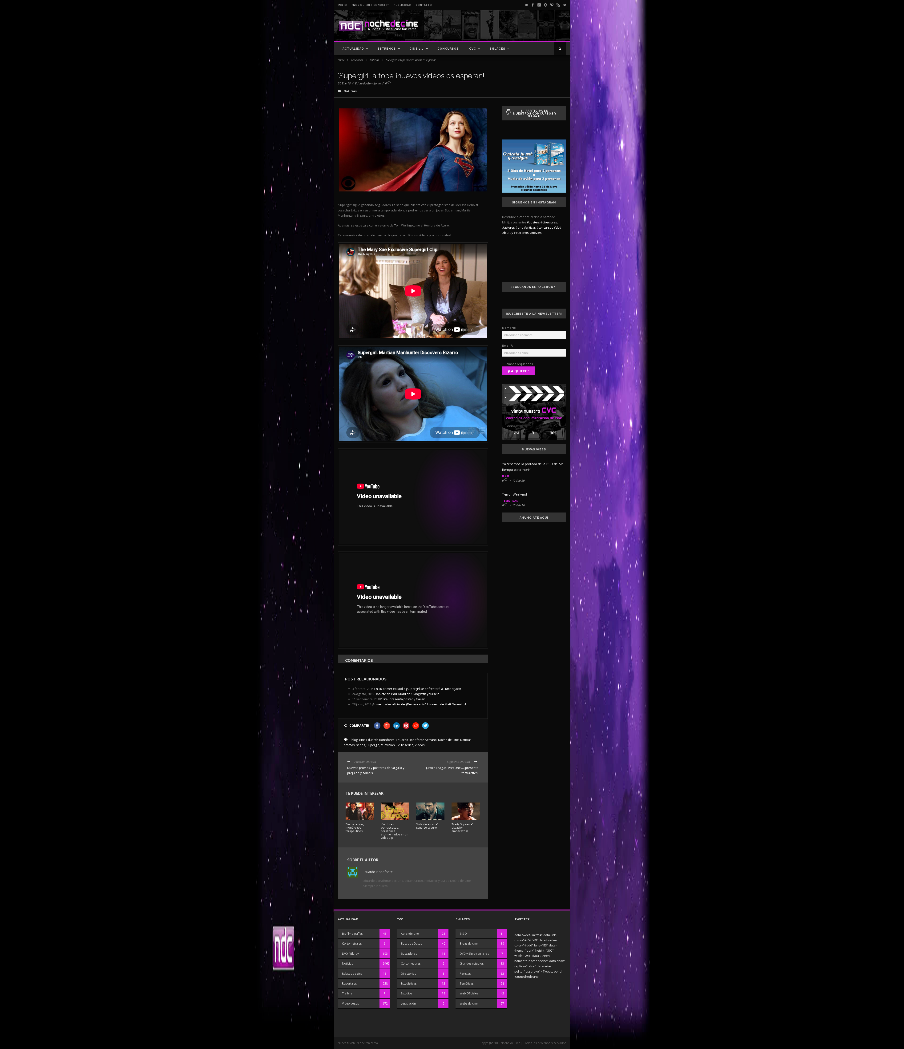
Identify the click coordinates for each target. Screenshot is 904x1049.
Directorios (408, 974)
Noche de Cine (448, 740)
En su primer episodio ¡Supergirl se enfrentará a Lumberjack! (417, 689)
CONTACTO (424, 5)
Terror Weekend (514, 494)
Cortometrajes (352, 944)
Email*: (507, 345)
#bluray (507, 232)
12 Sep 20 (518, 481)
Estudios (406, 993)
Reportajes (349, 983)
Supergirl (373, 745)
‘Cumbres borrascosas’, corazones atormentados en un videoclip (394, 831)
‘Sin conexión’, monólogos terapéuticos (355, 827)
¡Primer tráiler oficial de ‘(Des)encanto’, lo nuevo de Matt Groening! (419, 704)
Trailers (347, 993)
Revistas (465, 974)
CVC (472, 48)
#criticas (530, 227)
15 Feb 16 (518, 505)
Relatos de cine (352, 974)
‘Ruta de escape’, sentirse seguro (427, 826)
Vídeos (420, 745)
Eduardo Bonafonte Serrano (416, 740)
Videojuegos (350, 1003)
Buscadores (409, 954)
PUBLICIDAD (402, 5)
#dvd (557, 227)
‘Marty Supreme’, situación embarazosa (462, 827)
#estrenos (521, 232)
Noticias (374, 60)
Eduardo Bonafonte (368, 83)
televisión (388, 745)
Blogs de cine (469, 944)
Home (341, 60)
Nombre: (509, 328)
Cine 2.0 (416, 48)
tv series (407, 745)
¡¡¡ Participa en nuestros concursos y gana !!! (535, 113)
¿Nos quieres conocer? (370, 5)
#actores (508, 227)
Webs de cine (469, 1003)
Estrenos (387, 48)
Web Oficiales (469, 993)
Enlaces (497, 48)
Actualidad (353, 48)
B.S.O (505, 476)
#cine (519, 227)
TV (398, 745)
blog (354, 740)
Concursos (448, 48)
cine (362, 740)
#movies (535, 232)
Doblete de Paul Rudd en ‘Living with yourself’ (407, 694)
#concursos (545, 227)
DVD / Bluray (350, 954)
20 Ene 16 (344, 83)
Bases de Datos (411, 944)
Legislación (408, 1003)
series (360, 745)
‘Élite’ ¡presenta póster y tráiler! (403, 699)
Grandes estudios (472, 964)
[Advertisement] (511, 29)
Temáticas (510, 500)
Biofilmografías (352, 934)
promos (349, 745)
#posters (533, 222)
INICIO (342, 5)
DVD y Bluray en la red (474, 954)
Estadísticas (408, 983)
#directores (549, 222)
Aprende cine (410, 934)
